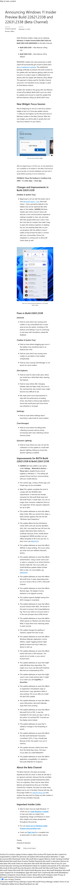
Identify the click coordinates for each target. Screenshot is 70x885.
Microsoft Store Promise (19, 861)
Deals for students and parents (44, 866)
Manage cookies (52, 881)
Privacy (43, 881)
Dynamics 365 (29, 868)
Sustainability (48, 877)
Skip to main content (8, 1)
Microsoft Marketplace (59, 872)
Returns (47, 859)
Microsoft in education (51, 861)
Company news (51, 875)
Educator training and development (19, 866)
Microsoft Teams (6, 870)
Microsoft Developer (54, 870)
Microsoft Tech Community (40, 872)
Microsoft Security (17, 868)
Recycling (23, 884)
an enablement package (27, 67)
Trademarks (4, 884)
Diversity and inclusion (23, 877)
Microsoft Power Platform (56, 868)
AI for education (63, 866)
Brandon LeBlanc (9, 31)
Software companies (7, 875)
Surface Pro (4, 854)
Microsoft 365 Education (41, 863)
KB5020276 (23, 572)
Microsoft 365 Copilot (21, 870)
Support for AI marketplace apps (17, 872)
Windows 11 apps (57, 856)
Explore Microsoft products (40, 856)
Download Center (19, 859)
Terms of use (64, 881)
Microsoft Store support (35, 859)
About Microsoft (39, 875)
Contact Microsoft (33, 881)
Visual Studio (21, 875)
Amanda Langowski (10, 29)
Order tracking (56, 859)
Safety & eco (14, 884)
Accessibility (37, 877)
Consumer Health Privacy (9, 881)
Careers (29, 875)
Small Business (35, 870)
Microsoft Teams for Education (20, 863)
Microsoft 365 (40, 868)
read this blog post (38, 793)
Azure (44, 870)
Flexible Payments (35, 861)
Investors (11, 877)
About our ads (32, 884)
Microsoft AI (4, 868)
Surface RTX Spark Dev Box (47, 854)
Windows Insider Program (29, 848)
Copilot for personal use (20, 856)
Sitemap (23, 881)
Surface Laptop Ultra (29, 854)
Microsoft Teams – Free (31, 201)
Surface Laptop (15, 854)
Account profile (6, 859)
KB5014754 (35, 541)
